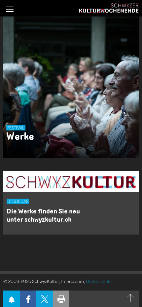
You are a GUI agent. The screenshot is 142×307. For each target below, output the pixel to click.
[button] (9, 9)
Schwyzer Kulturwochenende (109, 8)
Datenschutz (99, 281)
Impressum (72, 281)
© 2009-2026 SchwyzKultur (31, 281)
